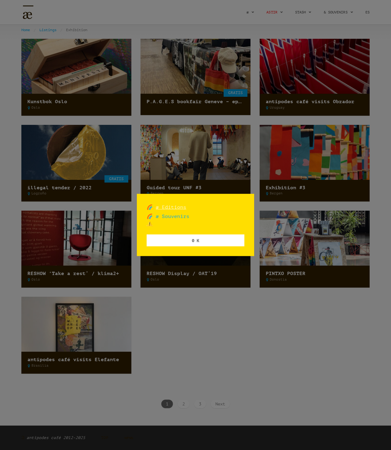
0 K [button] (195, 240)
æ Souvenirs (171, 216)
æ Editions (171, 207)
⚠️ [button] (150, 224)
